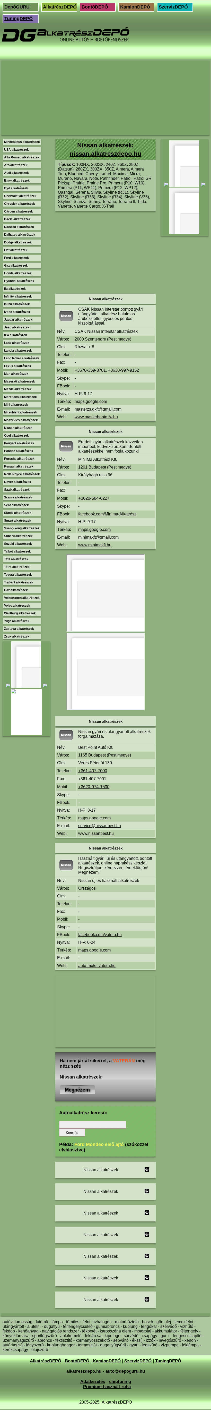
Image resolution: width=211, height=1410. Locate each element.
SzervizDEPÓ (173, 7)
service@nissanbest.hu (99, 825)
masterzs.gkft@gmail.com (98, 409)
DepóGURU (17, 7)
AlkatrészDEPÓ (60, 7)
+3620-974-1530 (93, 786)
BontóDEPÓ (95, 7)
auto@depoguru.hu (125, 1371)
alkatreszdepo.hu (83, 1371)
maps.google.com (91, 401)
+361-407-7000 (92, 770)
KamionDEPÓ (135, 7)
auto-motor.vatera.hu (97, 965)
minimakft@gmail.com (98, 537)
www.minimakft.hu (94, 545)
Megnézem (88, 872)
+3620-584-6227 (93, 498)
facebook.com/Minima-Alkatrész (107, 514)
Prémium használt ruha (107, 1386)
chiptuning (120, 1381)
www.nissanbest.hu (96, 833)
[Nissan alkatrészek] (77, 1092)
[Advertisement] (105, 98)
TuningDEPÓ (18, 18)
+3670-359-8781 (90, 370)
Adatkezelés (92, 1381)
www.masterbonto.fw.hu (96, 417)
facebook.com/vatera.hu (100, 934)
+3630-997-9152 (123, 370)
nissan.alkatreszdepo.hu (106, 153)
